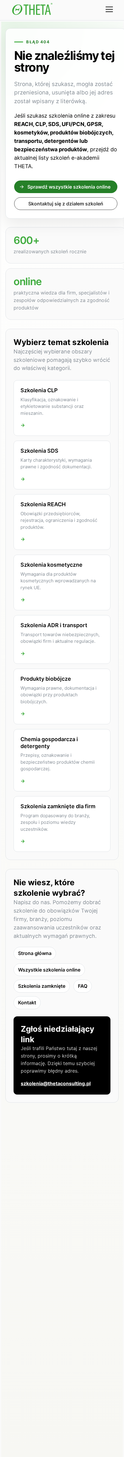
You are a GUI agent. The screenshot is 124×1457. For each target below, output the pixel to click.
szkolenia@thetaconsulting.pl (56, 1083)
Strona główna (34, 953)
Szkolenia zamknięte (41, 986)
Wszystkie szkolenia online (49, 970)
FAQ (82, 986)
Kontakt (27, 1003)
